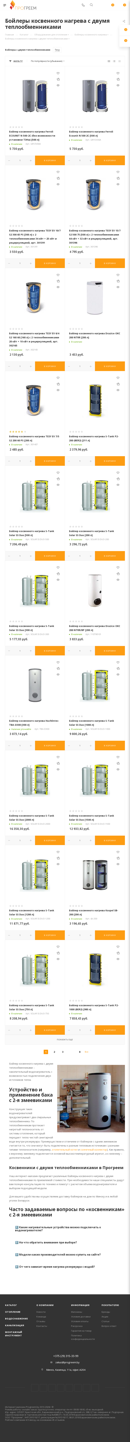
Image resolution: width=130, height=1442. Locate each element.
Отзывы (40, 1321)
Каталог (11, 1305)
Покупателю (110, 1305)
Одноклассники (78, 1387)
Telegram (60, 1387)
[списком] (114, 61)
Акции (105, 1316)
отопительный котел (65, 1149)
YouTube (69, 1387)
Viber (86, 1387)
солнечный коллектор (93, 1149)
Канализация (14, 1325)
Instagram (52, 1387)
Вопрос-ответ (109, 1326)
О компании (45, 1305)
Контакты (41, 1326)
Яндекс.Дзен (95, 1387)
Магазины (76, 1311)
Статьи (105, 1321)
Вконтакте (34, 1387)
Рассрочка (76, 1326)
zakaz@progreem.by (67, 1362)
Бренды (106, 1311)
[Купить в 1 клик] (58, 79)
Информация (80, 1305)
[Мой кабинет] (99, 5)
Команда (41, 1316)
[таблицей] (119, 61)
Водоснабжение (16, 1318)
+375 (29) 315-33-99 (65, 1356)
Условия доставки (81, 1316)
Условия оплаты (80, 1321)
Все (86, 1051)
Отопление (12, 1311)
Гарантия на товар (81, 1330)
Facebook (43, 1387)
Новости (41, 1311)
